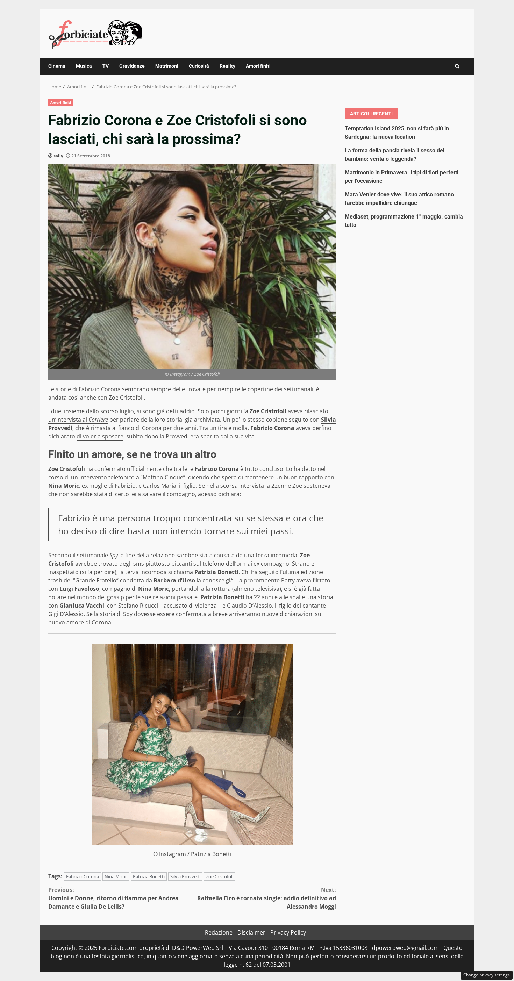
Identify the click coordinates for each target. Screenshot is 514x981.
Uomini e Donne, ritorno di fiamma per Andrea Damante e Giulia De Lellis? (113, 898)
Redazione (219, 932)
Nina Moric (116, 876)
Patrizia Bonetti (149, 876)
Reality (227, 66)
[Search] (457, 66)
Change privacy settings (486, 975)
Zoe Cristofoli (219, 876)
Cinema (56, 66)
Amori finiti (258, 66)
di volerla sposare (100, 436)
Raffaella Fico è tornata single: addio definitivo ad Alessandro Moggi (266, 898)
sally (58, 156)
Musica (84, 66)
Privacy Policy (288, 932)
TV (105, 66)
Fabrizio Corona (82, 876)
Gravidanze (132, 66)
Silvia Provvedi (185, 876)
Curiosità (199, 66)
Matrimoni (166, 66)
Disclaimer (251, 932)
